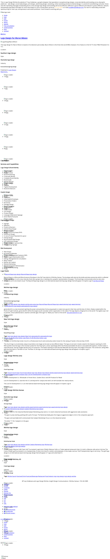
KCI (5, 502)
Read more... (4, 72)
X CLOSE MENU (5, 519)
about (5, 529)
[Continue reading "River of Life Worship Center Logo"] (15, 338)
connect (6, 538)
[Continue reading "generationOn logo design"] (12, 306)
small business (8, 534)
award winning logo (65, 304)
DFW (5, 496)
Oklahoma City (8, 495)
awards (6, 531)
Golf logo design (20, 446)
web (5, 526)
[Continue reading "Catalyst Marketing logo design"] (14, 409)
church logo (15, 373)
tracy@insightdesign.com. (76, 7)
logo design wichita (24, 304)
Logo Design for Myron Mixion (14, 38)
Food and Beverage (32, 476)
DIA (5, 498)
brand (5, 527)
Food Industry (49, 476)
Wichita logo (48, 444)
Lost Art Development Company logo (39, 374)
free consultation (9, 533)
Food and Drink (21, 476)
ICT (5, 500)
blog (5, 536)
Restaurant (41, 476)
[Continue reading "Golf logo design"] (9, 446)
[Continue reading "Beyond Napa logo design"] (12, 274)
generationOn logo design (29, 306)
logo (8, 304)
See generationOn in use (74, 313)
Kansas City (7, 493)
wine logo (36, 304)
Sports (14, 476)
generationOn (36, 336)
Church (9, 373)
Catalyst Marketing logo (37, 444)
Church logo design (25, 373)
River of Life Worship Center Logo (36, 338)
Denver (6, 491)
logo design (14, 304)
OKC (5, 503)
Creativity (7, 488)
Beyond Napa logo (53, 304)
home (5, 522)
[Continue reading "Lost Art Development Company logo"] (16, 374)
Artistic (6, 486)
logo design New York (24, 336)
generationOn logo (46, 336)
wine (31, 304)
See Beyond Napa (98, 281)
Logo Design (12, 70)
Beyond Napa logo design (29, 274)
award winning (76, 304)
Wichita (9, 476)
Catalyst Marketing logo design (33, 409)
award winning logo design (62, 373)
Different (6, 484)
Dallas (6, 489)
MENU (4, 34)
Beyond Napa (43, 304)
